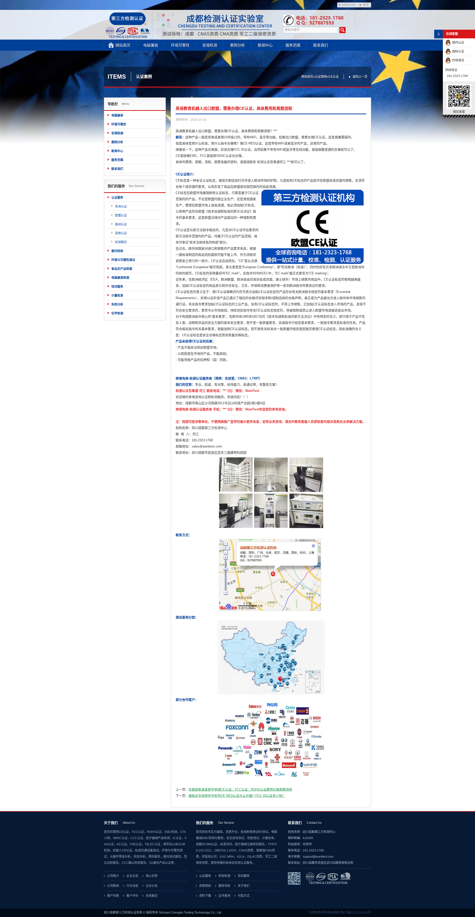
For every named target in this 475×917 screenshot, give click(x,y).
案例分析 (237, 45)
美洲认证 (121, 224)
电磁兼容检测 (120, 278)
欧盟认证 (121, 215)
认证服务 (117, 197)
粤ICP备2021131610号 (355, 912)
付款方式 (244, 895)
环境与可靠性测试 (123, 260)
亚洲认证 (121, 206)
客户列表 (113, 895)
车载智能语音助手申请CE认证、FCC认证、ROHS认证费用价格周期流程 (240, 789)
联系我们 (320, 45)
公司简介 (113, 876)
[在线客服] (438, 34)
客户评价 (132, 895)
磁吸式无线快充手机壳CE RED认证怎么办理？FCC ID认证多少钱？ (237, 796)
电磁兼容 (150, 45)
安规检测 (209, 45)
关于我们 (244, 886)
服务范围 (292, 45)
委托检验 (117, 251)
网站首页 (123, 45)
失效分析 (117, 304)
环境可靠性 (180, 45)
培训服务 (117, 286)
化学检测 (117, 313)
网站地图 (333, 912)
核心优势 (152, 876)
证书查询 (224, 895)
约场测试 (457, 60)
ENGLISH (348, 5)
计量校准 (117, 295)
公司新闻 (113, 886)
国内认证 (457, 42)
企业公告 (152, 886)
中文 (366, 5)
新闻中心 (265, 45)
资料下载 (205, 895)
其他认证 (121, 233)
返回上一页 (360, 76)
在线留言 (152, 895)
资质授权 (205, 886)
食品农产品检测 (121, 269)
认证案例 (321, 76)
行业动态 (132, 886)
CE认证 (334, 76)
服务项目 (224, 886)
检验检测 (224, 876)
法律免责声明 (318, 912)
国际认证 (457, 51)
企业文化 (132, 876)
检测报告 (121, 242)
